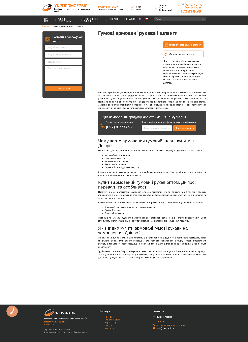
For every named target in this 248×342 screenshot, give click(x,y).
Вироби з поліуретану (64, 20)
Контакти (129, 19)
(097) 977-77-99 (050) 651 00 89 (193, 6)
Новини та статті (113, 320)
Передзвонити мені (191, 11)
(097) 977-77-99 (162, 325)
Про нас (46, 20)
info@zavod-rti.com (166, 328)
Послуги (113, 19)
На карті (160, 321)
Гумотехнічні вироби (91, 20)
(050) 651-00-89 (178, 325)
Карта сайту (110, 322)
